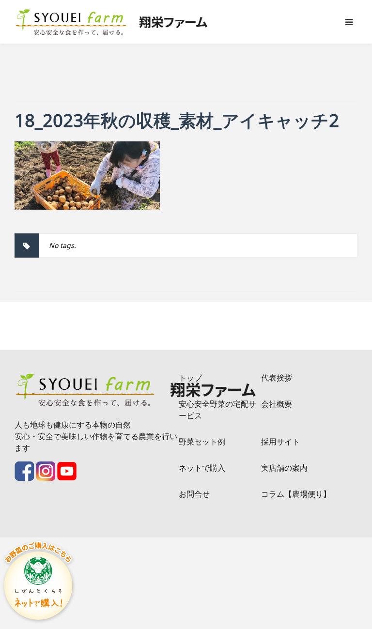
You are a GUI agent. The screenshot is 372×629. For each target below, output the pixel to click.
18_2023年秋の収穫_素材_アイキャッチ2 (177, 120)
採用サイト (280, 441)
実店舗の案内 (284, 467)
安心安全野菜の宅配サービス (217, 410)
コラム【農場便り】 (296, 494)
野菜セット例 (202, 441)
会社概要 (276, 404)
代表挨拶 (276, 377)
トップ (190, 377)
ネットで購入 (202, 467)
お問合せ (194, 494)
